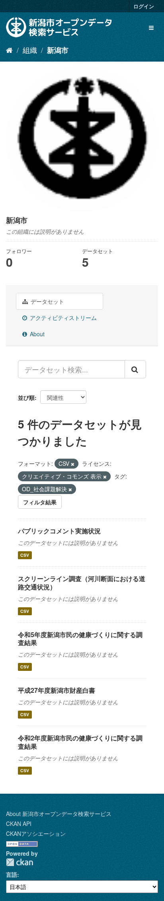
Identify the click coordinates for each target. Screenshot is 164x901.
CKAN (19, 862)
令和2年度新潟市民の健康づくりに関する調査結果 (80, 742)
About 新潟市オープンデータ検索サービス (58, 814)
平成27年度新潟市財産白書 (56, 690)
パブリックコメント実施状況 (59, 530)
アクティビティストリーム (62, 318)
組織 (30, 50)
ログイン (143, 6)
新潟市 (57, 50)
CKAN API (18, 823)
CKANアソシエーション (36, 833)
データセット (46, 301)
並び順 (26, 397)
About (36, 334)
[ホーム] (9, 50)
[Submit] (135, 369)
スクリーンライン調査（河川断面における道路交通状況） (81, 582)
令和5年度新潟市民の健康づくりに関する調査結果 (80, 638)
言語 (11, 874)
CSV (24, 555)
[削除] (72, 464)
